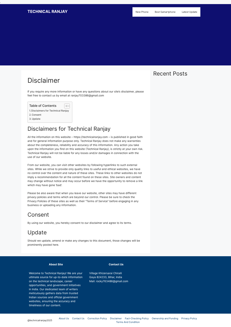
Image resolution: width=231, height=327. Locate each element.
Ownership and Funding (165, 318)
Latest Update (189, 11)
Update (36, 118)
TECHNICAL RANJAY (48, 11)
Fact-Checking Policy (137, 318)
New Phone (142, 11)
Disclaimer (116, 318)
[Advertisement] (115, 43)
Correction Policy (97, 318)
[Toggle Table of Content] (65, 106)
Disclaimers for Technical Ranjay (50, 110)
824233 (102, 277)
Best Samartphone (165, 11)
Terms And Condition (128, 322)
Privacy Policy (189, 318)
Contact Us (78, 318)
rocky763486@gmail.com (112, 281)
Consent (36, 114)
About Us (64, 318)
